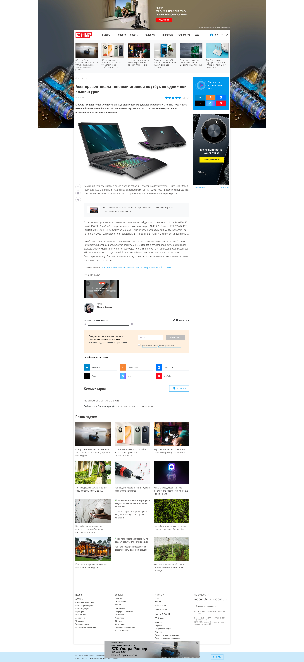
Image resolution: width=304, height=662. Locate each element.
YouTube (167, 376)
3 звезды (173, 97)
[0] (132, 324)
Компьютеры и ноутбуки (85, 606)
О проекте (158, 626)
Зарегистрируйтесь (108, 406)
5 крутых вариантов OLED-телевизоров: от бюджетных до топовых (191, 62)
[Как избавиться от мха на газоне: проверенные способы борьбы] (171, 511)
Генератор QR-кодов (163, 629)
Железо (158, 601)
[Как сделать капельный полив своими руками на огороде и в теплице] (171, 549)
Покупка (118, 598)
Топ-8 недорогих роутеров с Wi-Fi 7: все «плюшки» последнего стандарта (216, 63)
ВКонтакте (168, 367)
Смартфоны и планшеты (84, 602)
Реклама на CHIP (199, 187)
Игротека (159, 595)
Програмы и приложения (125, 627)
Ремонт (118, 604)
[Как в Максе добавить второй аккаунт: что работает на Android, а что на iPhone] (171, 472)
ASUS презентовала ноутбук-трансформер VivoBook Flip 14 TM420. (138, 267)
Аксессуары (80, 618)
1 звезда (166, 97)
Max (130, 376)
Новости (121, 35)
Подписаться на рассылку (206, 606)
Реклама (159, 618)
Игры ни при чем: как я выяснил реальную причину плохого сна (138, 62)
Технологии (184, 35)
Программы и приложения (85, 627)
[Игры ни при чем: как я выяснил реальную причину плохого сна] (171, 434)
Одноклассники (135, 367)
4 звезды (176, 97)
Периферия (79, 612)
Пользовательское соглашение (167, 635)
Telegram (96, 367)
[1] (85, 324)
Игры (157, 598)
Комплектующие (81, 609)
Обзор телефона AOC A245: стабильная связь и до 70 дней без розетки (165, 63)
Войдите (88, 406)
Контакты (225, 187)
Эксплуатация (120, 601)
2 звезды (169, 97)
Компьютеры (120, 615)
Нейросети (167, 35)
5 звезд (179, 97)
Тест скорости (162, 614)
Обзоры (106, 35)
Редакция (158, 632)
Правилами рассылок (149, 347)
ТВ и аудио (79, 621)
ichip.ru (158, 622)
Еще (197, 35)
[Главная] (76, 78)
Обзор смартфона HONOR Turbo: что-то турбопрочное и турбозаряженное (111, 63)
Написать (181, 388)
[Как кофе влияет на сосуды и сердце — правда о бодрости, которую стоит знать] (93, 511)
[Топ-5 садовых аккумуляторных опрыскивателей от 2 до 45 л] (93, 472)
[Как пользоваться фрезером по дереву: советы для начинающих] (132, 540)
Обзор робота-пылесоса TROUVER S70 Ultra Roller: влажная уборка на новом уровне (86, 65)
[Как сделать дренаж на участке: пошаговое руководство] (93, 549)
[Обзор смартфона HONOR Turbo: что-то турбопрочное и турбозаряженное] (132, 434)
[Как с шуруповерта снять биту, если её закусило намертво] (132, 472)
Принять (217, 657)
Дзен (94, 376)
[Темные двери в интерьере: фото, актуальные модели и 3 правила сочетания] (132, 503)
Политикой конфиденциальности (169, 347)
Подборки (150, 35)
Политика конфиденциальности (167, 638)
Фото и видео (80, 615)
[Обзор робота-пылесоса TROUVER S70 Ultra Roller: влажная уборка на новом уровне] (93, 434)
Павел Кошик (104, 307)
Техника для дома (82, 624)
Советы (134, 35)
